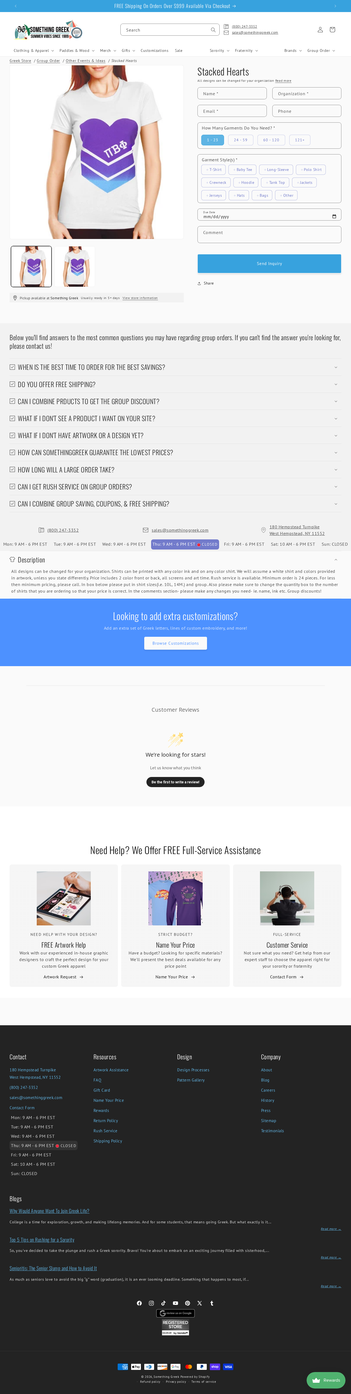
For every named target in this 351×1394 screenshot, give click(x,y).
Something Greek (166, 1377)
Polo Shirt (313, 169)
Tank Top (277, 182)
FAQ (97, 1080)
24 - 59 (241, 139)
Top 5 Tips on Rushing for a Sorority (42, 1239)
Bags (264, 195)
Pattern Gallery (191, 1080)
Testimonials (272, 1130)
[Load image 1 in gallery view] (31, 266)
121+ (300, 139)
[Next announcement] (335, 6)
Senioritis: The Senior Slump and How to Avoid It (53, 1268)
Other (288, 195)
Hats (241, 195)
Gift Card (102, 1090)
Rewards (101, 1110)
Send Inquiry (269, 263)
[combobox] (170, 29)
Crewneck (218, 182)
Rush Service (106, 1130)
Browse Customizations (175, 643)
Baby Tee (244, 169)
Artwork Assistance (111, 1069)
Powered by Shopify (195, 1377)
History (267, 1100)
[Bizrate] (343, 1391)
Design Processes (193, 1069)
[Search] (213, 30)
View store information (140, 298)
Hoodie (247, 182)
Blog (265, 1080)
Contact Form (283, 976)
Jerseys (216, 195)
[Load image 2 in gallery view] (74, 266)
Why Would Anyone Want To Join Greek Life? (50, 1210)
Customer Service (287, 945)
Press (266, 1110)
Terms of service (203, 1382)
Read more (283, 80)
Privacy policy (176, 1382)
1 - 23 (212, 139)
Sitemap (268, 1120)
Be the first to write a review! (175, 781)
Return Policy (106, 1120)
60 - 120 (271, 139)
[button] (33, 50)
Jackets (306, 182)
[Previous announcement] (16, 6)
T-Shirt (216, 169)
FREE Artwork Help (63, 945)
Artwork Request (60, 976)
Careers (268, 1090)
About (266, 1069)
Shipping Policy (108, 1141)
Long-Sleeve (278, 169)
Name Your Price (175, 945)
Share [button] (209, 283)
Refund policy (150, 1382)
